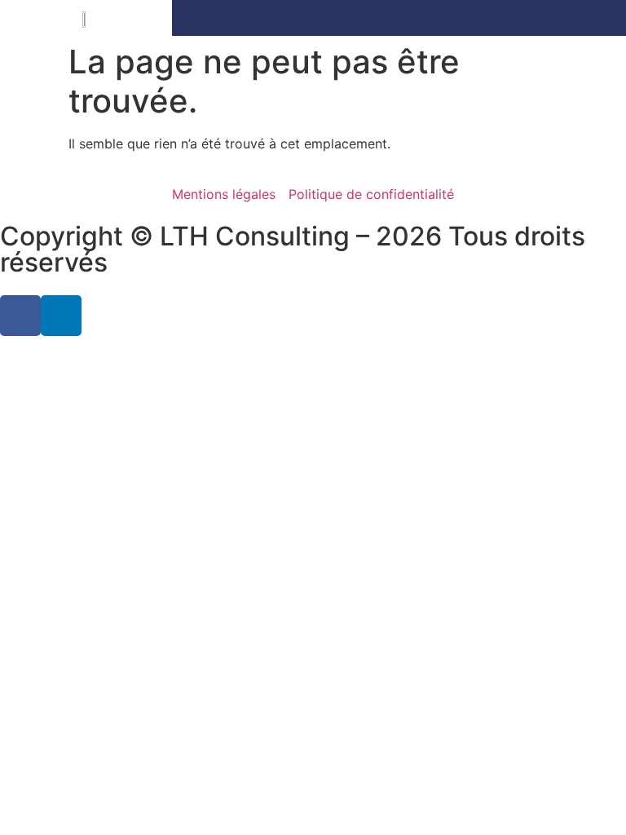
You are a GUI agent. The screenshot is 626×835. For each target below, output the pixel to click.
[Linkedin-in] (61, 315)
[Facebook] (20, 315)
